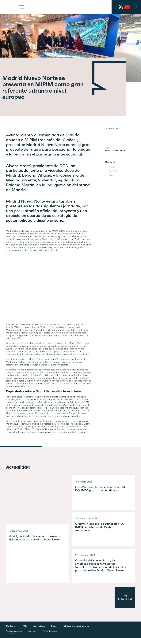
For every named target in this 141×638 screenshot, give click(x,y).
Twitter (111, 175)
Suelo (54, 626)
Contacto (11, 626)
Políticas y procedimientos (76, 626)
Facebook (112, 171)
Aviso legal (32, 631)
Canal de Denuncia (13, 634)
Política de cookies (50, 631)
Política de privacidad (14, 631)
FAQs (24, 626)
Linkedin (112, 167)
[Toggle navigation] (22, 7)
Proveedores (39, 626)
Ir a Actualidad (125, 597)
